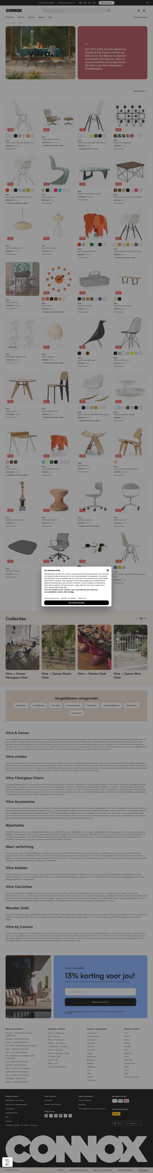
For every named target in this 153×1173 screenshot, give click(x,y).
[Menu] (11, 1158)
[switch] (7, 1164)
